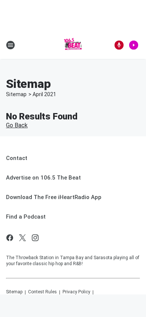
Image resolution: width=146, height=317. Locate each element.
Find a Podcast (26, 216)
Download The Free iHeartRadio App (53, 197)
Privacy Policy (76, 291)
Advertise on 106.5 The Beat (43, 177)
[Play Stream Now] (133, 45)
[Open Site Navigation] (10, 45)
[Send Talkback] (119, 45)
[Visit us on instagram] (35, 237)
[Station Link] (73, 45)
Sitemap (16, 94)
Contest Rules (42, 291)
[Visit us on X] (22, 237)
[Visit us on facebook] (9, 237)
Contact (16, 158)
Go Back (17, 125)
